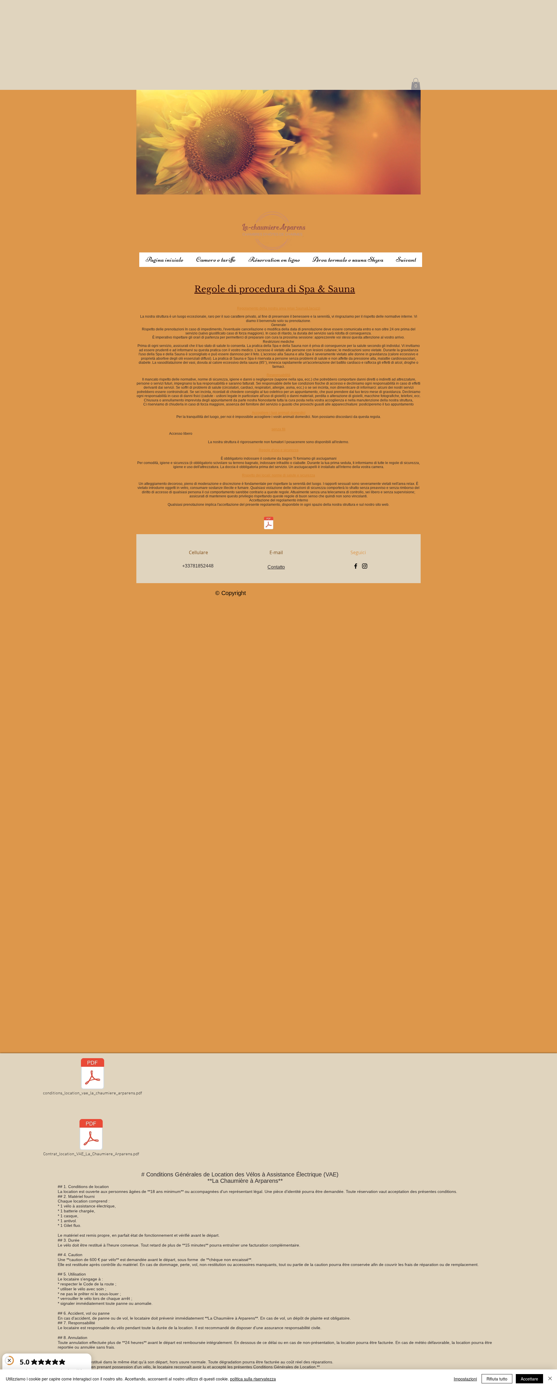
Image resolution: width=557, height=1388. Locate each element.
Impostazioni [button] (465, 1379)
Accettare (529, 1379)
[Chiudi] (550, 1378)
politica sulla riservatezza (253, 1379)
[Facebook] (355, 566)
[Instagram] (364, 566)
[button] (416, 84)
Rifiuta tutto (497, 1379)
